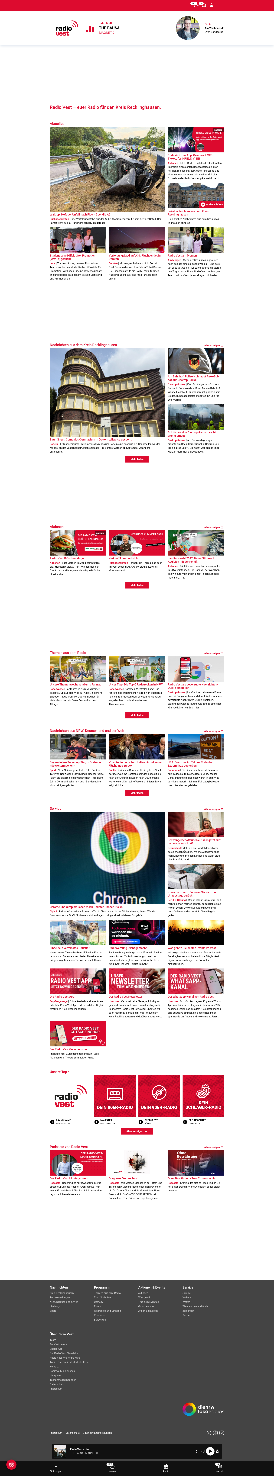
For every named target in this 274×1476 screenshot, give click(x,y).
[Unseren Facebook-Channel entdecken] (215, 1432)
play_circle (210, 1451)
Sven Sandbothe (214, 31)
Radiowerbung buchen (62, 1371)
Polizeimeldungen (60, 1297)
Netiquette (55, 1375)
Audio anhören (211, 205)
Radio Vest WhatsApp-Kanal (65, 1357)
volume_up (195, 1451)
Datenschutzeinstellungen (97, 1432)
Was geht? (144, 1297)
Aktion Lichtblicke (148, 1310)
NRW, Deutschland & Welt (64, 1301)
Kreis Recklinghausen (62, 1293)
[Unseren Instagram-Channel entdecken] (221, 1432)
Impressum (56, 1388)
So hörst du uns (58, 1344)
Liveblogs (55, 1306)
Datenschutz (57, 1384)
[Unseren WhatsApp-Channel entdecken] (209, 1432)
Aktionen (143, 1293)
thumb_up (217, 1451)
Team (53, 1339)
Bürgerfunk (100, 1319)
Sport (53, 1310)
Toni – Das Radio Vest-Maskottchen (70, 1362)
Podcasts (99, 1315)
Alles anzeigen (137, 1131)
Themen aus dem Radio (107, 1293)
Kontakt (54, 1366)
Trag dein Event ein (149, 1301)
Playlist (98, 1306)
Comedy (98, 1301)
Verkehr (187, 1297)
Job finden (188, 1310)
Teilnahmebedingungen (63, 1379)
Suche (186, 1315)
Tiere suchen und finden (196, 1306)
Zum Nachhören (103, 1297)
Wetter (186, 1301)
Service (187, 1293)
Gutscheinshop (146, 1306)
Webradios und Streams (107, 1310)
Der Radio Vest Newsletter (64, 1353)
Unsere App (56, 1348)
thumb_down (203, 1451)
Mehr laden (137, 459)
